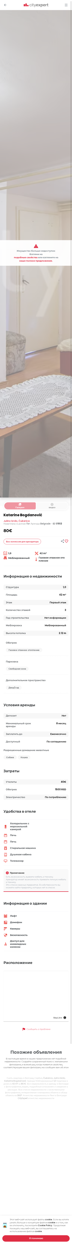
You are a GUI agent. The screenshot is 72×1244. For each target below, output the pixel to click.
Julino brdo (10, 521)
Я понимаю (36, 1238)
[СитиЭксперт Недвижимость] (36, 5)
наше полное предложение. (36, 260)
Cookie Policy (45, 1225)
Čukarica (24, 521)
